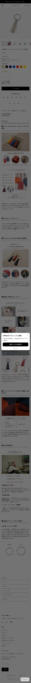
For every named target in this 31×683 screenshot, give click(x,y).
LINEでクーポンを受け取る (15, 344)
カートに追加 (15, 88)
